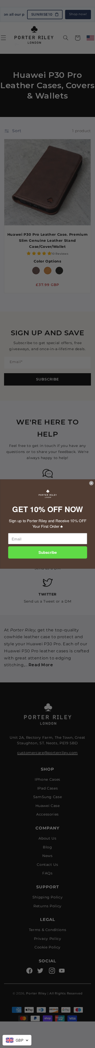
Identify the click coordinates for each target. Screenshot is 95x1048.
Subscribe (47, 552)
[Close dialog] (91, 483)
